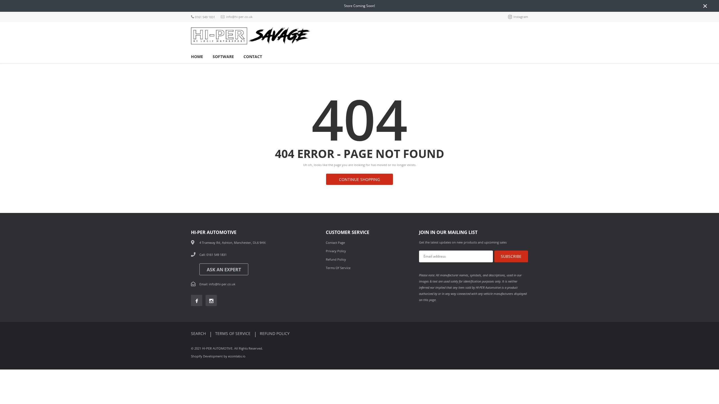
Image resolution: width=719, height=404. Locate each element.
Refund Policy (336, 259)
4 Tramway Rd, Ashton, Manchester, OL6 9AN (232, 242)
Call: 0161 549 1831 (213, 254)
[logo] (219, 36)
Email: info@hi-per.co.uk (217, 284)
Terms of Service (338, 268)
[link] (196, 300)
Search (199, 333)
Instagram (520, 17)
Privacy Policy (336, 251)
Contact (253, 56)
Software (223, 56)
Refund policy (275, 333)
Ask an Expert (224, 270)
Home (197, 56)
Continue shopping (359, 179)
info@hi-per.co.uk (238, 17)
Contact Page (335, 242)
